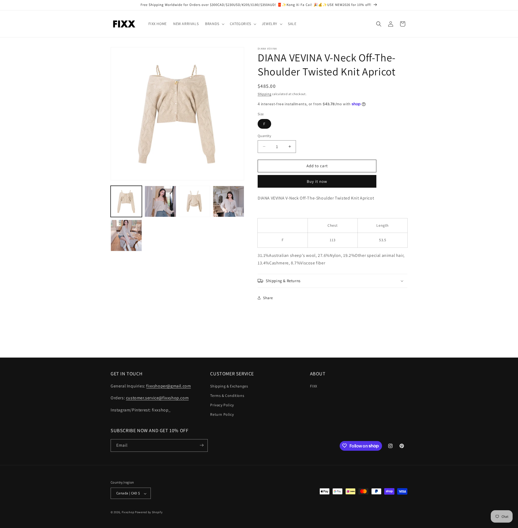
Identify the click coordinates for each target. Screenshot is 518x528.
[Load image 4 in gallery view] (228, 201)
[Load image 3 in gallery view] (194, 201)
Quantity (264, 136)
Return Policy (222, 414)
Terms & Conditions (227, 395)
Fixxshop (128, 512)
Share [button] (268, 297)
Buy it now (317, 181)
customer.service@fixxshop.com (157, 398)
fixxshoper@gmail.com (168, 386)
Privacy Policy (222, 404)
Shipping (264, 94)
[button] (214, 23)
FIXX (313, 385)
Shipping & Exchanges (229, 385)
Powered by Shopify (149, 512)
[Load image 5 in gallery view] (126, 235)
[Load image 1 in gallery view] (126, 201)
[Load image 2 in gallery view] (160, 201)
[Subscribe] (201, 445)
